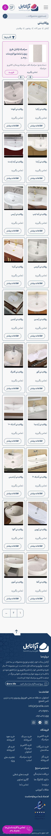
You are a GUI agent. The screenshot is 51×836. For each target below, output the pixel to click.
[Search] (5, 16)
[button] (21, 77)
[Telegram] (39, 722)
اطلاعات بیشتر (36, 125)
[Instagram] (46, 722)
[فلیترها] (13, 37)
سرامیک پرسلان (19, 65)
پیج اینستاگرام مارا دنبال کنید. (25, 683)
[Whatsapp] (33, 722)
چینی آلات (37, 28)
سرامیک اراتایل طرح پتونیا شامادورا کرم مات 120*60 (16, 54)
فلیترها (7, 37)
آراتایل (46, 28)
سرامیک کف (32, 65)
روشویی (28, 28)
